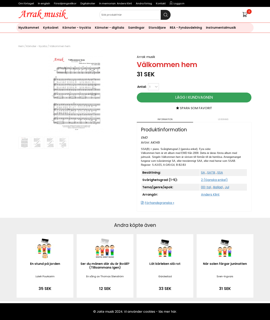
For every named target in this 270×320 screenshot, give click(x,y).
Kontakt (161, 3)
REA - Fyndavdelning (186, 28)
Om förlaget (26, 3)
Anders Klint (210, 194)
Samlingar (136, 28)
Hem (21, 46)
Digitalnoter (87, 3)
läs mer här (167, 311)
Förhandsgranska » (159, 203)
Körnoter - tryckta (76, 28)
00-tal (206, 187)
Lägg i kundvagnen (194, 97)
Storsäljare (157, 28)
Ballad (218, 187)
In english (44, 3)
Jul (227, 187)
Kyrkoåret (51, 28)
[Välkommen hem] (76, 132)
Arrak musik (146, 57)
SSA (220, 172)
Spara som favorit (195, 108)
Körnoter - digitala (109, 28)
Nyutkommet (28, 28)
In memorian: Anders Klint (115, 3)
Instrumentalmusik (221, 28)
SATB (211, 172)
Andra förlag (144, 3)
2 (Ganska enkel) (214, 180)
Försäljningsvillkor (65, 3)
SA (203, 172)
